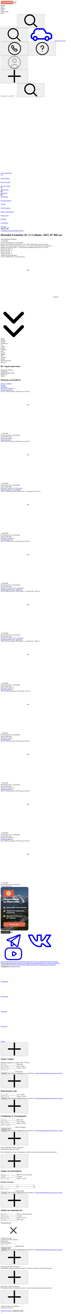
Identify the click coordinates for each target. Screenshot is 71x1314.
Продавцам (55, 961)
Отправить (4, 1073)
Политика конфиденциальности (28, 964)
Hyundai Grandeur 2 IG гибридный (11, 489)
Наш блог (43, 963)
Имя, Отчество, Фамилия (24, 1175)
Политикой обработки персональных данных (49, 1073)
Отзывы (14, 963)
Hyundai (16, 230)
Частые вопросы (21, 963)
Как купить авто (28, 961)
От (34, 1185)
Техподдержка (5, 966)
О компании (50, 963)
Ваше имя (20, 1064)
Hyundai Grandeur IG (7, 390)
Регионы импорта (6, 963)
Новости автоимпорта (33, 963)
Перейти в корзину (6, 1310)
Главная (3, 230)
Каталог (7, 230)
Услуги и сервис (38, 961)
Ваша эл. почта (21, 1068)
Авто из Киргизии (7, 961)
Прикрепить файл (6, 1128)
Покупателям (47, 961)
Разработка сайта (15, 966)
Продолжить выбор (18, 1310)
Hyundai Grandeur (6, 440)
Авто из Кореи (18, 961)
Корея (12, 230)
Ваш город (20, 1219)
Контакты (57, 963)
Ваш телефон (21, 1066)
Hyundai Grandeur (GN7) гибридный (11, 589)
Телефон (19, 1176)
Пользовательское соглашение (47, 964)
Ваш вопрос (19, 1071)
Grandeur (21, 230)
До (34, 1187)
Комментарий (20, 1191)
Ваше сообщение (21, 1127)
